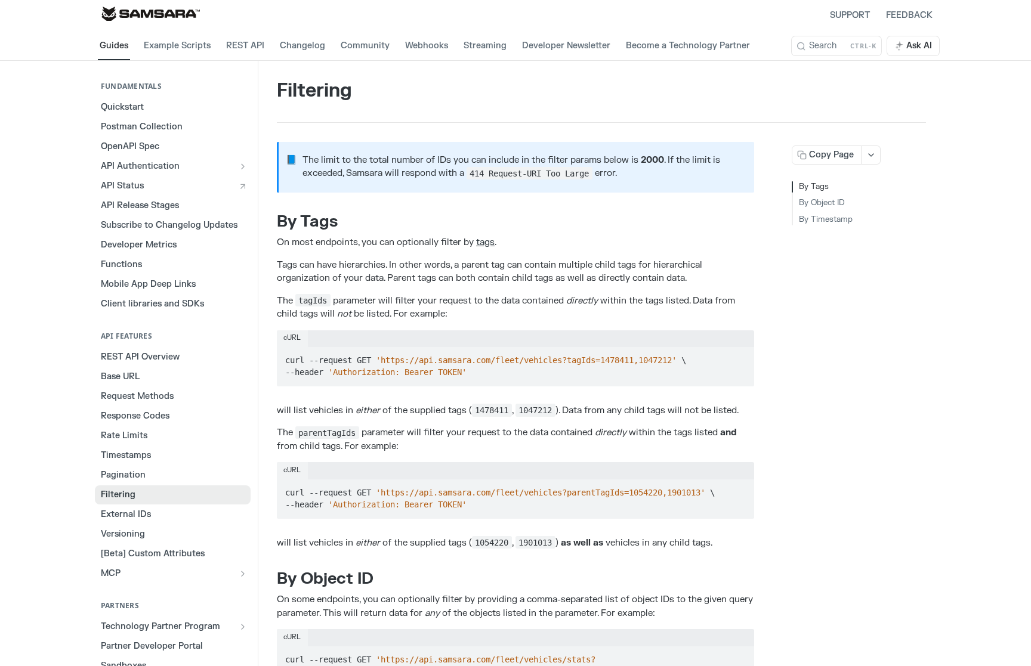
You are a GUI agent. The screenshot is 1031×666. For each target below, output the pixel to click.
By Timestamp (826, 219)
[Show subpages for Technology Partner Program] (243, 626)
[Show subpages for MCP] (243, 573)
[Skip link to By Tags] (269, 221)
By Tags (814, 186)
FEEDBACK (909, 15)
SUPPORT (850, 15)
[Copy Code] (739, 357)
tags (485, 242)
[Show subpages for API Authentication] (243, 166)
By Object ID (822, 202)
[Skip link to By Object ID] (269, 579)
